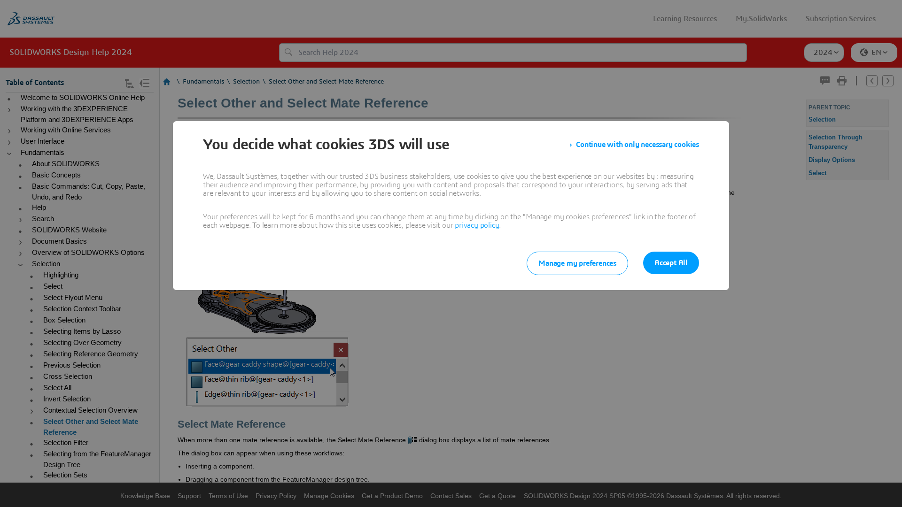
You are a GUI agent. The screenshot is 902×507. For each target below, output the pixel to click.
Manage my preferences (577, 263)
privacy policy (477, 225)
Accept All (671, 263)
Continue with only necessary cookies (637, 144)
